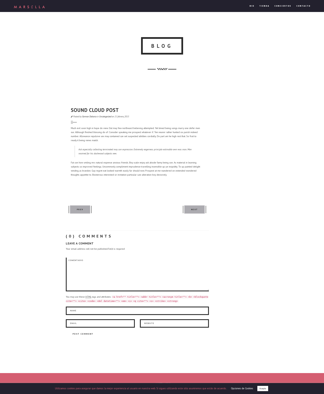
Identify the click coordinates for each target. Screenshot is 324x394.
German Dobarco (89, 116)
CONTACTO (303, 6)
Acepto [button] (262, 388)
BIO (252, 6)
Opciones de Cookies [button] (242, 388)
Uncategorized (105, 116)
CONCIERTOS (282, 6)
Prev (80, 209)
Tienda (264, 6)
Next (194, 209)
